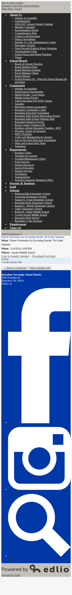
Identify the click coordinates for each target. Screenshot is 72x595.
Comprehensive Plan (26, 33)
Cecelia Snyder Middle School (31, 214)
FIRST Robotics (23, 134)
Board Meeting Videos (27, 73)
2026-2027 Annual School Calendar (34, 24)
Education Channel (25, 45)
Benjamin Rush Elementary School (33, 202)
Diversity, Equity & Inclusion (30, 131)
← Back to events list (15, 267)
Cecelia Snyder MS (11, 262)
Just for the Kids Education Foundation (35, 140)
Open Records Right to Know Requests (36, 48)
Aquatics (19, 103)
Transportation (22, 177)
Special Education (24, 168)
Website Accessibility (26, 18)
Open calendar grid (40, 267)
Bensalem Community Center (30, 110)
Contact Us (7, 271)
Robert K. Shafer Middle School (32, 211)
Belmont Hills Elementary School (32, 193)
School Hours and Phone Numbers (33, 54)
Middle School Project (26, 97)
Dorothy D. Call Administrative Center (35, 42)
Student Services (23, 171)
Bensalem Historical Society (30, 122)
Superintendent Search (27, 30)
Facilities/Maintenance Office (30, 158)
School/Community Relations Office (34, 180)
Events (5, 259)
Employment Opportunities (29, 91)
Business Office (23, 152)
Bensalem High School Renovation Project (37, 116)
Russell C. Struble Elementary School (35, 205)
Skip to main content (12, 2)
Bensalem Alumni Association (31, 106)
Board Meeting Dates (26, 67)
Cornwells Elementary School (30, 196)
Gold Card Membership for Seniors (33, 137)
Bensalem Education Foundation (32, 113)
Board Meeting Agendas (28, 70)
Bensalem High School (27, 218)
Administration (22, 21)
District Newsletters (25, 39)
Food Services (22, 161)
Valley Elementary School (28, 208)
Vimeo (18, 57)
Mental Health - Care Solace (30, 94)
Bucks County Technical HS (30, 125)
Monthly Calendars (25, 27)
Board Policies (22, 76)
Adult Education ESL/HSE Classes (33, 100)
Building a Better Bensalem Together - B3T (38, 128)
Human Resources (24, 165)
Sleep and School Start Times (30, 143)
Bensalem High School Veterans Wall (34, 119)
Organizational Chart (26, 51)
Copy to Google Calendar (15, 256)
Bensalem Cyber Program (28, 221)
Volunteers (20, 146)
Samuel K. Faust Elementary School (34, 199)
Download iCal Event (43, 256)
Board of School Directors (29, 64)
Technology (21, 174)
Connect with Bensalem (27, 36)
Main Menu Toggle (11, 8)
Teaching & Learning (26, 155)
